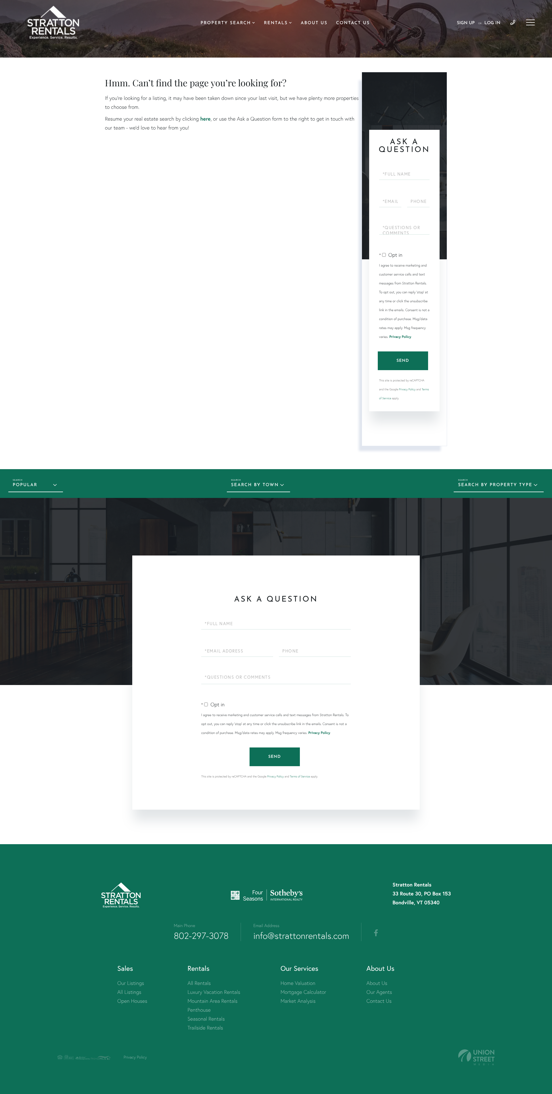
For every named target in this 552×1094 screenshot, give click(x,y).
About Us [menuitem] (314, 23)
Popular (25, 485)
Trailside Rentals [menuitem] (205, 1027)
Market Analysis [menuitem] (298, 1001)
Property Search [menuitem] (226, 23)
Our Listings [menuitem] (130, 983)
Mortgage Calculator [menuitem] (303, 992)
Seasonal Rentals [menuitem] (206, 1018)
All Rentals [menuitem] (199, 983)
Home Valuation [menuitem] (298, 983)
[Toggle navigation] (530, 22)
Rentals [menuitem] (276, 23)
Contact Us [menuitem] (353, 23)
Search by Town (255, 485)
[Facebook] (376, 933)
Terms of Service (300, 776)
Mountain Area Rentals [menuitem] (212, 1001)
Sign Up (466, 23)
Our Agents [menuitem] (379, 992)
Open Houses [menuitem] (132, 1001)
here (205, 118)
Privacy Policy (400, 337)
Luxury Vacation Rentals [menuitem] (213, 992)
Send (402, 361)
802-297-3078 (201, 935)
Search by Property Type (495, 485)
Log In (492, 23)
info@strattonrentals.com (301, 935)
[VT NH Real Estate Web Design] (476, 1057)
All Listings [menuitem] (129, 992)
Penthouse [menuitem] (199, 1010)
